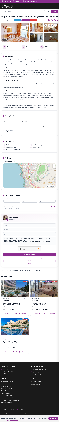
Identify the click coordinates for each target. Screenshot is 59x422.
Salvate (21, 409)
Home (2, 270)
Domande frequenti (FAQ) (47, 413)
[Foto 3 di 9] (51, 27)
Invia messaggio (30, 254)
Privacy (22, 413)
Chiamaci (16, 258)
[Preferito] (24, 295)
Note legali (29, 413)
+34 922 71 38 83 (37, 372)
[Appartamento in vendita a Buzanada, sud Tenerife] (44, 298)
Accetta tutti (53, 418)
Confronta (12, 409)
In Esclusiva (25, 20)
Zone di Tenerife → (36, 384)
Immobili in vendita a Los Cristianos (10, 400)
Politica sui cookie (36, 413)
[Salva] (45, 25)
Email (43, 258)
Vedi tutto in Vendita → (7, 402)
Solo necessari (43, 418)
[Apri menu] (56, 5)
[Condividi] (52, 25)
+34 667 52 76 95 (37, 374)
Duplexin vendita (5, 393)
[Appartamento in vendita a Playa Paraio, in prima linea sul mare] (15, 298)
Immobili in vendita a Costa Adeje (9, 397)
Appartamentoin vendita (7, 381)
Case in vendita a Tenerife (7, 395)
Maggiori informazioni (12, 420)
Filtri (48, 11)
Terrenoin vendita (5, 391)
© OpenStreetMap (50, 186)
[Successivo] (26, 288)
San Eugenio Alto (8, 20)
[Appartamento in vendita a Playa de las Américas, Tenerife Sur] (15, 336)
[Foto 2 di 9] (36, 27)
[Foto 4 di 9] (36, 37)
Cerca (54, 11)
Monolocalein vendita (6, 388)
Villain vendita (4, 384)
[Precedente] (3, 288)
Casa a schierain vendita (7, 386)
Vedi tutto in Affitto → (36, 381)
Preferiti (5, 409)
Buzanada (35, 306)
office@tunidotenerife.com (39, 369)
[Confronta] (49, 25)
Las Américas (7, 344)
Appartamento (9, 270)
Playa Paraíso (7, 306)
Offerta (33, 20)
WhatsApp (30, 263)
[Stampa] (55, 25)
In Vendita (17, 20)
